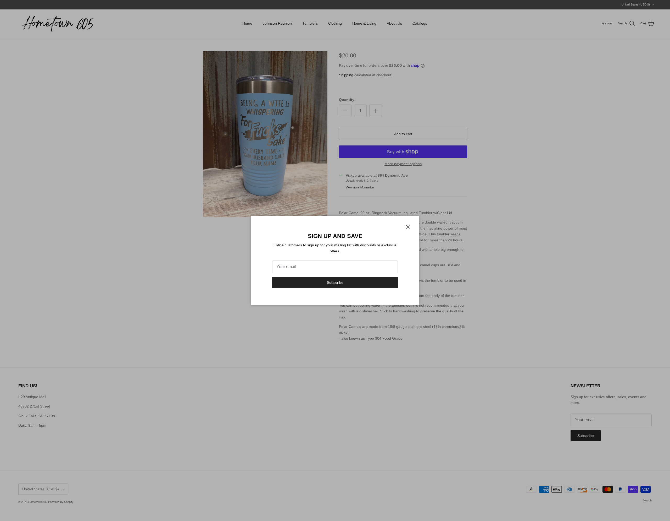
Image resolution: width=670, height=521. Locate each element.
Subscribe (335, 282)
